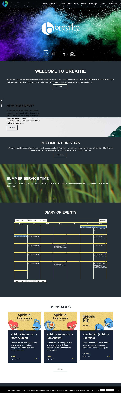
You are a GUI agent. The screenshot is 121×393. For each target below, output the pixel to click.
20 (66, 252)
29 (92, 261)
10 (26, 243)
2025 (18, 220)
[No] (119, 390)
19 (52, 252)
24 (26, 261)
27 (66, 261)
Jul (23, 220)
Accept (102, 390)
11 (39, 243)
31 (26, 270)
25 (39, 261)
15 (92, 243)
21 (79, 252)
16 (105, 243)
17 (26, 252)
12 (52, 243)
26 (52, 261)
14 (79, 243)
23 (105, 252)
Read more (110, 390)
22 (92, 252)
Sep (39, 220)
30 (105, 261)
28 (79, 261)
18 (39, 252)
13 (66, 243)
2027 (44, 220)
